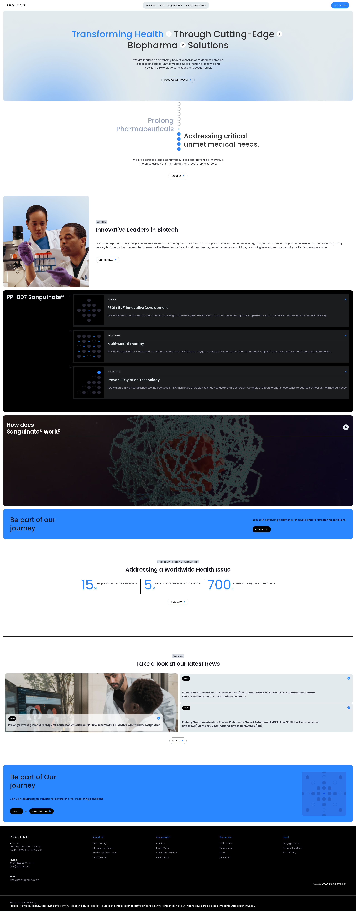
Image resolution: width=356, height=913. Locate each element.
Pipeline (160, 843)
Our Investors (99, 857)
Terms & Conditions (292, 848)
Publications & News (196, 5)
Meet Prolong (99, 843)
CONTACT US (340, 5)
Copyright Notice (291, 843)
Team (161, 5)
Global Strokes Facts (166, 853)
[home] (16, 5)
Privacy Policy (289, 852)
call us (16, 811)
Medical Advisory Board (105, 853)
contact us (261, 529)
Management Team (103, 848)
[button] (175, 5)
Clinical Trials (162, 857)
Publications (226, 843)
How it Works (162, 848)
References (225, 857)
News (222, 853)
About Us (150, 5)
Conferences (226, 848)
